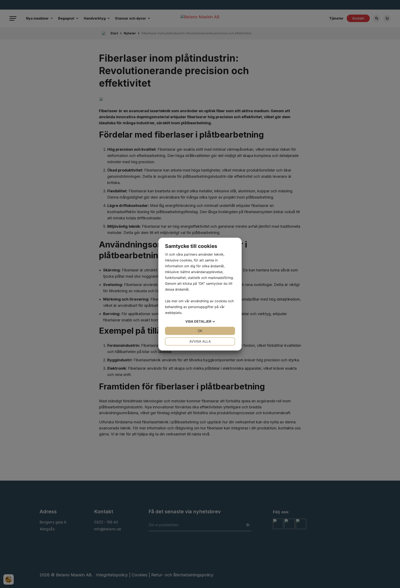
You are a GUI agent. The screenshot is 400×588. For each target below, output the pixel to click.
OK (200, 331)
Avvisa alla (200, 341)
